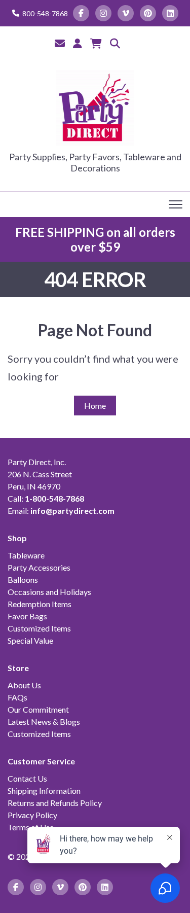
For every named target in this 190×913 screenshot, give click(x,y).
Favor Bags (27, 616)
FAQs (17, 697)
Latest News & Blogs (44, 721)
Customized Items (39, 628)
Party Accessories (39, 567)
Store (18, 668)
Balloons (23, 579)
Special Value (30, 640)
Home (95, 405)
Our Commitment (38, 709)
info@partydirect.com (72, 510)
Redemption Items (39, 604)
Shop (17, 538)
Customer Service (41, 761)
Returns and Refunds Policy (55, 802)
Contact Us (27, 778)
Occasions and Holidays (49, 591)
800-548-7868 (45, 13)
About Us (24, 685)
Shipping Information (44, 790)
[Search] (115, 43)
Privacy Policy (32, 815)
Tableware (26, 555)
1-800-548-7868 (54, 498)
